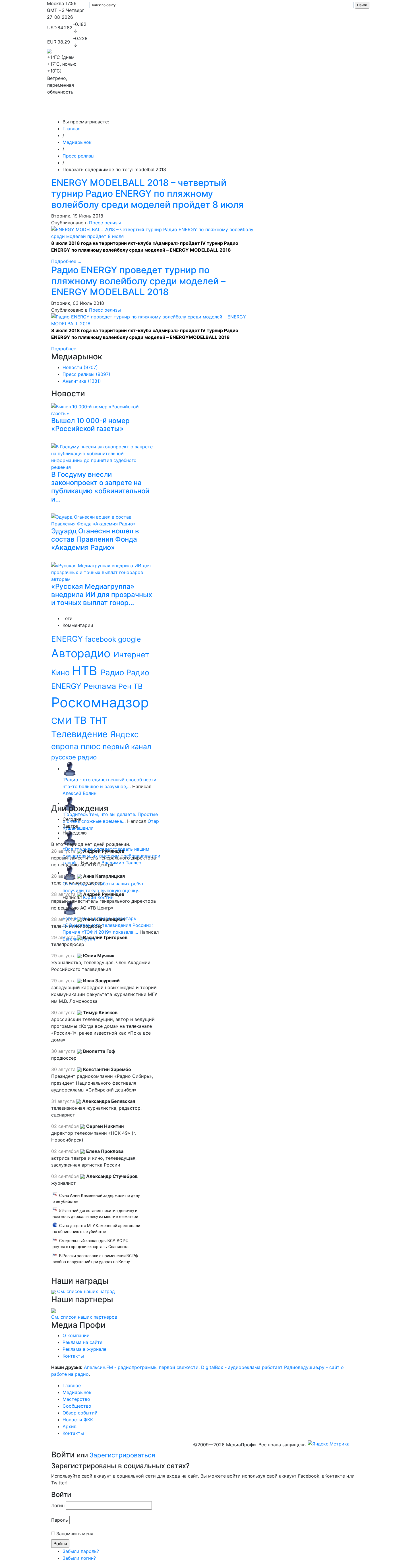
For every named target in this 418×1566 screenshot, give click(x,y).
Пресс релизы (78, 156)
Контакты (334, 110)
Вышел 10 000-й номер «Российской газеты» (90, 425)
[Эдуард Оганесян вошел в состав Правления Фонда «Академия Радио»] (103, 519)
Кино (61, 672)
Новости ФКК (281, 110)
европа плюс (77, 746)
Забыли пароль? (81, 1551)
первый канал (127, 746)
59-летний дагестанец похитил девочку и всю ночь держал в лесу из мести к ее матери (95, 1213)
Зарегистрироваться (122, 1455)
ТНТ (98, 720)
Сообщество (204, 110)
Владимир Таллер (121, 862)
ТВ (82, 720)
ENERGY (68, 639)
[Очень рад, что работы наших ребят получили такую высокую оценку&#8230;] (70, 872)
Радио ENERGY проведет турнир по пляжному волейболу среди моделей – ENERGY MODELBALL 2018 (138, 280)
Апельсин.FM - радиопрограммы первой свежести (141, 1367)
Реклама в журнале (84, 1349)
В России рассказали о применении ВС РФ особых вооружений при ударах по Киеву (95, 1259)
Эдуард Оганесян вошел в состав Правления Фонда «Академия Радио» (95, 539)
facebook (101, 639)
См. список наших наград (86, 1291)
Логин (58, 1505)
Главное (104, 110)
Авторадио (82, 653)
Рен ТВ (130, 686)
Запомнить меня (74, 1533)
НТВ (86, 670)
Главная (71, 128)
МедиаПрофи (69, 110)
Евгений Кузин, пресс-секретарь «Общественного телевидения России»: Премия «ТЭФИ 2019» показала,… (108, 925)
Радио (113, 672)
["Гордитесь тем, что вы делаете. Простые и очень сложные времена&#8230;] (70, 803)
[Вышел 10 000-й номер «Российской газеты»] (103, 409)
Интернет (131, 654)
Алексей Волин (79, 793)
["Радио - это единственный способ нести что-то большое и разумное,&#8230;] (70, 768)
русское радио (74, 757)
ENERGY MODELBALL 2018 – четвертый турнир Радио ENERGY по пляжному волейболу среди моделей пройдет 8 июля (147, 193)
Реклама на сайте (82, 1342)
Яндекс (124, 734)
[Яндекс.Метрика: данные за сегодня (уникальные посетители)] (328, 1443)
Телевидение (80, 734)
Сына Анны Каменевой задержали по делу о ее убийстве (96, 1198)
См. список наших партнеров (84, 1317)
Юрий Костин (98, 897)
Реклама (101, 686)
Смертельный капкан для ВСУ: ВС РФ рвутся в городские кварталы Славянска (91, 1243)
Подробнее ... (66, 261)
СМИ (62, 721)
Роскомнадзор (100, 702)
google (129, 639)
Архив (308, 110)
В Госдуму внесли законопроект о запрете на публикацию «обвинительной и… (100, 486)
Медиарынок (132, 110)
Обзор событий (244, 110)
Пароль (59, 1520)
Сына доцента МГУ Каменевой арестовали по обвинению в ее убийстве (96, 1228)
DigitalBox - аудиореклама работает (242, 1367)
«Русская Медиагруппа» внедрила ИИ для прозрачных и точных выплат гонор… (101, 594)
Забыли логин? (79, 1558)
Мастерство (168, 110)
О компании (76, 1335)
